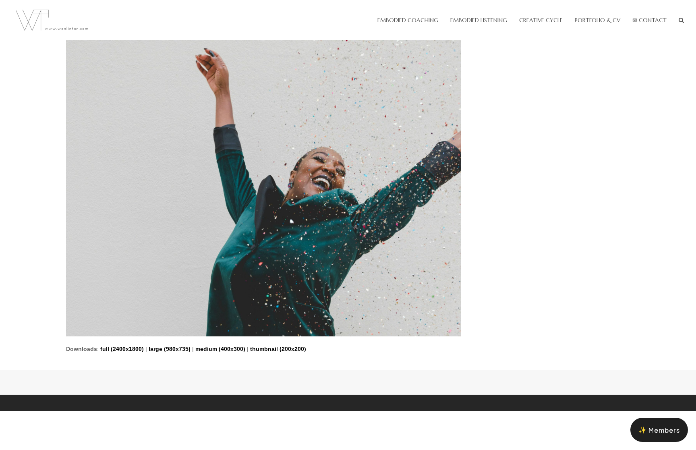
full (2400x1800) (122, 349)
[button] (681, 20)
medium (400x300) (220, 349)
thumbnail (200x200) (278, 349)
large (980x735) (170, 349)
